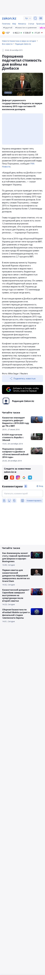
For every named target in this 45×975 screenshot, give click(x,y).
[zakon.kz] (9, 18)
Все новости (7, 44)
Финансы (22, 23)
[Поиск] (35, 18)
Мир (14, 23)
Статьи (31, 23)
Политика (6, 23)
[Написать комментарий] (22, 493)
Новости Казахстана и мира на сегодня (19, 41)
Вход (41, 486)
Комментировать (34, 500)
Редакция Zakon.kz (23, 44)
